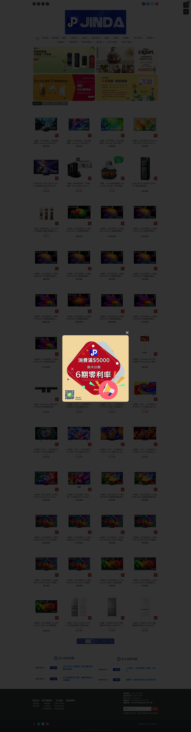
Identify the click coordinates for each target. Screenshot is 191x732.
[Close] (127, 332)
